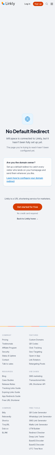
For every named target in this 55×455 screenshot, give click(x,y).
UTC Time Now (36, 449)
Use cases (34, 372)
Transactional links (37, 380)
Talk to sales (7, 364)
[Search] (46, 3)
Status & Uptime (9, 356)
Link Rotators (34, 360)
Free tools (34, 408)
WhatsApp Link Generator (40, 416)
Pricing (5, 340)
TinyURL (5, 424)
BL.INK (5, 432)
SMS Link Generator (38, 420)
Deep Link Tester (36, 436)
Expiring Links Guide (11, 392)
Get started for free (27, 207)
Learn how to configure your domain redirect (25, 180)
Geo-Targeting (35, 352)
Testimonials (7, 344)
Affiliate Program (9, 348)
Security (5, 352)
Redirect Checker (37, 432)
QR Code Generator (38, 412)
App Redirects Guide (11, 396)
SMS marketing (35, 376)
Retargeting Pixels (37, 364)
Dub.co (5, 428)
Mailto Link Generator (38, 424)
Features (33, 335)
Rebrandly (6, 416)
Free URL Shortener (11, 400)
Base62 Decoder (36, 444)
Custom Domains (36, 340)
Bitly (4, 412)
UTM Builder (34, 428)
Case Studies (8, 380)
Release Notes (8, 384)
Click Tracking (35, 348)
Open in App (34, 356)
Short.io (5, 420)
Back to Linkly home (27, 219)
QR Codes (33, 344)
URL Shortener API (37, 384)
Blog (4, 376)
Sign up (38, 4)
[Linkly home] (8, 4)
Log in (27, 4)
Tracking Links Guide (11, 388)
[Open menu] (51, 3)
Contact (5, 360)
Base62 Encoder (36, 440)
